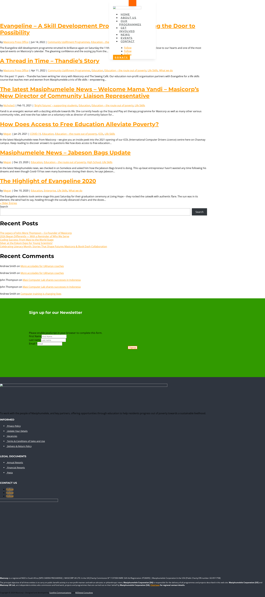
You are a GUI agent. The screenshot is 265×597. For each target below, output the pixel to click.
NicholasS (9, 105)
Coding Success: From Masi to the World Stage (27, 239)
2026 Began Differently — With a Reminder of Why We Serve (34, 236)
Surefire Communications (60, 592)
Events (126, 38)
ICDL (101, 134)
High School (94, 162)
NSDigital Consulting (84, 592)
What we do (166, 70)
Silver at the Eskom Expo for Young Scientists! (26, 243)
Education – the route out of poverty (125, 70)
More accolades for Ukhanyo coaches (42, 266)
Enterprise (50, 190)
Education (97, 70)
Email (33, 343)
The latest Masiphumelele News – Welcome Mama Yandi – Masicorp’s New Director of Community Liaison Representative (99, 92)
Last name (35, 340)
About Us (128, 17)
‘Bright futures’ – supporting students (55, 105)
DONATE (121, 57)
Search (4, 206)
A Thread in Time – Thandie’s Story (49, 60)
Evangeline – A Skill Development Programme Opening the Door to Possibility (97, 29)
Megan (7, 134)
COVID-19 (35, 134)
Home (125, 14)
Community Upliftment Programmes (69, 42)
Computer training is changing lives (41, 293)
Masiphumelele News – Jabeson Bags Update (65, 152)
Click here (154, 585)
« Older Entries (8, 203)
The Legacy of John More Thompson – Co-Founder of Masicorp (36, 233)
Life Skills (153, 70)
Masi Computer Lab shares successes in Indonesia (52, 280)
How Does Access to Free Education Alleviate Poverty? (79, 124)
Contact (127, 41)
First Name (35, 336)
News (125, 34)
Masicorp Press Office (16, 42)
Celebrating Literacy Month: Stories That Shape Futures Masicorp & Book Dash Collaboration (53, 246)
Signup (132, 347)
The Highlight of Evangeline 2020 (48, 181)
